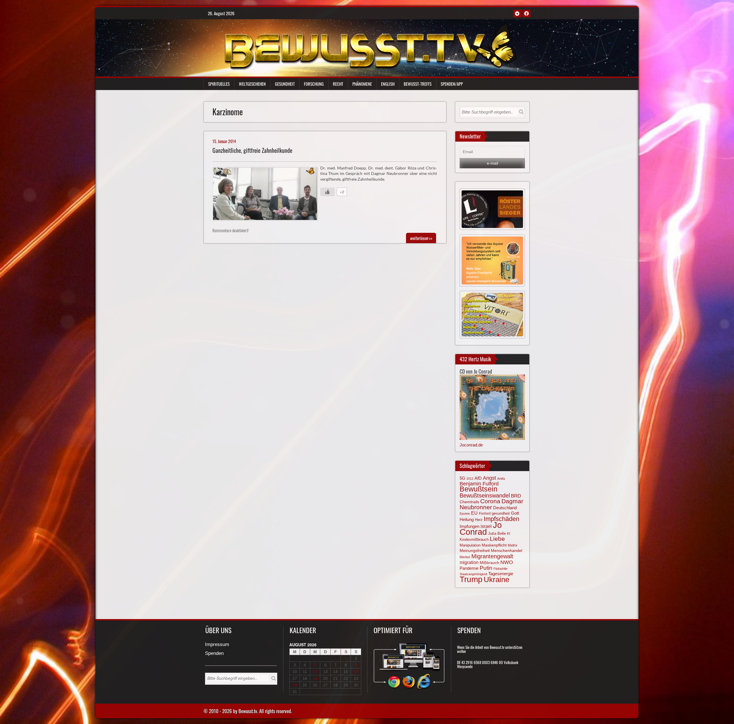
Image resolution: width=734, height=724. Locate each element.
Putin (486, 568)
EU (474, 513)
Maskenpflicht (494, 545)
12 (315, 671)
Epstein (465, 513)
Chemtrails (469, 501)
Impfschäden (501, 518)
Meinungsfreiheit (475, 551)
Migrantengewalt (492, 556)
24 (294, 685)
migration (469, 562)
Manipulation (470, 545)
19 (315, 678)
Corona (490, 501)
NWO (506, 562)
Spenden (214, 653)
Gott (515, 513)
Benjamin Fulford (479, 484)
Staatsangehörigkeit (473, 574)
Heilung (467, 519)
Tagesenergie (500, 573)
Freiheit (485, 514)
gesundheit (501, 513)
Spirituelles (219, 84)
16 (356, 671)
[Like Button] (327, 192)
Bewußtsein (478, 489)
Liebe (497, 538)
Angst (489, 478)
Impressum (217, 644)
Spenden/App (452, 84)
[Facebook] (526, 13)
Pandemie (469, 568)
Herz (479, 520)
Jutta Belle (497, 533)
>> (421, 238)
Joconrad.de (471, 445)
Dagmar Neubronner (491, 504)
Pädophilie (500, 568)
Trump (471, 579)
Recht (338, 84)
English (388, 84)
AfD (478, 478)
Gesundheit (285, 84)
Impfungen (469, 526)
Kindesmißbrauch (474, 539)
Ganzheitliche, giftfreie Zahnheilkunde (252, 150)
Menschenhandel (506, 550)
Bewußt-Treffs (418, 84)
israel (486, 526)
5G (462, 478)
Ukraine (496, 579)
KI (508, 534)
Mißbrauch (489, 562)
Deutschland (505, 508)
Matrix (512, 545)
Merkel (465, 557)
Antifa (501, 478)
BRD (516, 496)
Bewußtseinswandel (485, 495)
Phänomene (362, 84)
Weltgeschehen (252, 84)
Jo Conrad (481, 528)
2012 (469, 478)
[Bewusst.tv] (370, 46)
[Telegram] (517, 13)
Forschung (314, 84)
